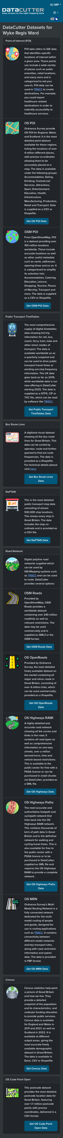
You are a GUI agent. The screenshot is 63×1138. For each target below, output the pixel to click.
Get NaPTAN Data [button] (37, 540)
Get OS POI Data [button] (37, 221)
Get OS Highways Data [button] (40, 791)
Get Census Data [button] (37, 1068)
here (33, 469)
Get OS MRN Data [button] (37, 969)
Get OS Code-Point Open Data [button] (41, 1126)
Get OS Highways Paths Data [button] (41, 886)
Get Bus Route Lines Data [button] (41, 479)
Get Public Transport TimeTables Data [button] (41, 411)
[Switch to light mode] (55, 18)
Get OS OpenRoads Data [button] (41, 705)
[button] (55, 4)
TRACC (38, 89)
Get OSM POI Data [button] (38, 305)
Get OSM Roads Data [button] (39, 646)
